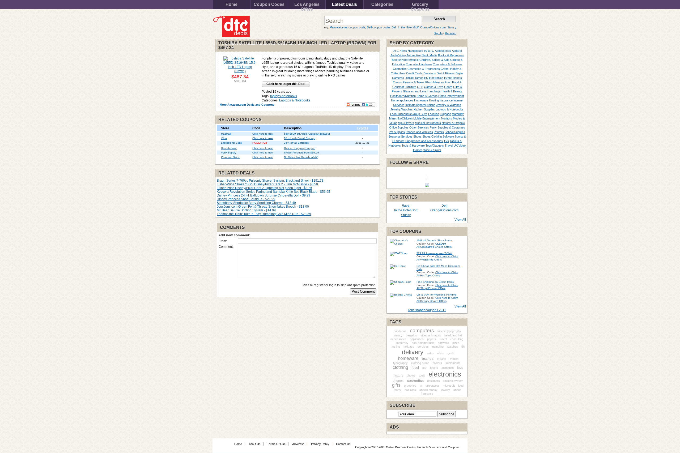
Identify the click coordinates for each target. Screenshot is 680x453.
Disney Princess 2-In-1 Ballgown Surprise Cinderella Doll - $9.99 (263, 195)
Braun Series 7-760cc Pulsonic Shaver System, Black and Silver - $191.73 (270, 180)
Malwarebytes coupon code (347, 27)
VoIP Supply (228, 152)
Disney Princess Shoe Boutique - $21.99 (246, 199)
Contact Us (343, 444)
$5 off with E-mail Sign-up (299, 138)
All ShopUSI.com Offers (430, 288)
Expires (362, 128)
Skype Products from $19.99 (301, 152)
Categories (382, 4)
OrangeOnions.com (433, 27)
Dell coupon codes (379, 27)
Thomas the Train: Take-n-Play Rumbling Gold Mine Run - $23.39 (264, 214)
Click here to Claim (446, 256)
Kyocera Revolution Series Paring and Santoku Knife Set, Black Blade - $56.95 (273, 192)
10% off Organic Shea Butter (434, 240)
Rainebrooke (229, 148)
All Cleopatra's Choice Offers (434, 246)
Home (231, 4)
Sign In (438, 33)
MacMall (226, 133)
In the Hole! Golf (408, 27)
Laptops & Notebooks (294, 100)
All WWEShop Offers (429, 259)
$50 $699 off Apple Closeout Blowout (307, 133)
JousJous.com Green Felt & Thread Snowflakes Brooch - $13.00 (263, 206)
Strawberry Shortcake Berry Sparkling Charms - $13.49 (256, 203)
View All (460, 219)
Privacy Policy (320, 444)
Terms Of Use (276, 444)
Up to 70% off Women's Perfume (436, 294)
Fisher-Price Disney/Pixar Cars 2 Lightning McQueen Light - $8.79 (264, 188)
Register (450, 33)
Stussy (451, 27)
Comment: (226, 247)
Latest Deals (344, 4)
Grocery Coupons (420, 5)
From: (223, 241)
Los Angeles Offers (307, 5)
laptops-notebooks (283, 96)
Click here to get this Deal (285, 84)
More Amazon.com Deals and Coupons (247, 104)
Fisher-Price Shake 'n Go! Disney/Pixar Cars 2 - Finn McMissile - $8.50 (267, 184)
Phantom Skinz (230, 157)
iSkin (224, 138)
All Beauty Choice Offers (431, 301)
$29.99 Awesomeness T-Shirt (434, 253)
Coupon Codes (269, 4)
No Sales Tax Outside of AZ (301, 157)
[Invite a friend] (427, 186)
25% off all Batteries (296, 142)
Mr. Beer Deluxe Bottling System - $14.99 (246, 210)
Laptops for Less (231, 142)
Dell (394, 27)
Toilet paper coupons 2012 (427, 310)
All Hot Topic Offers (428, 275)
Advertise (298, 444)
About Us (255, 444)
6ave (405, 205)
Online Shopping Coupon (299, 148)
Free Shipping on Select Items (435, 281)
